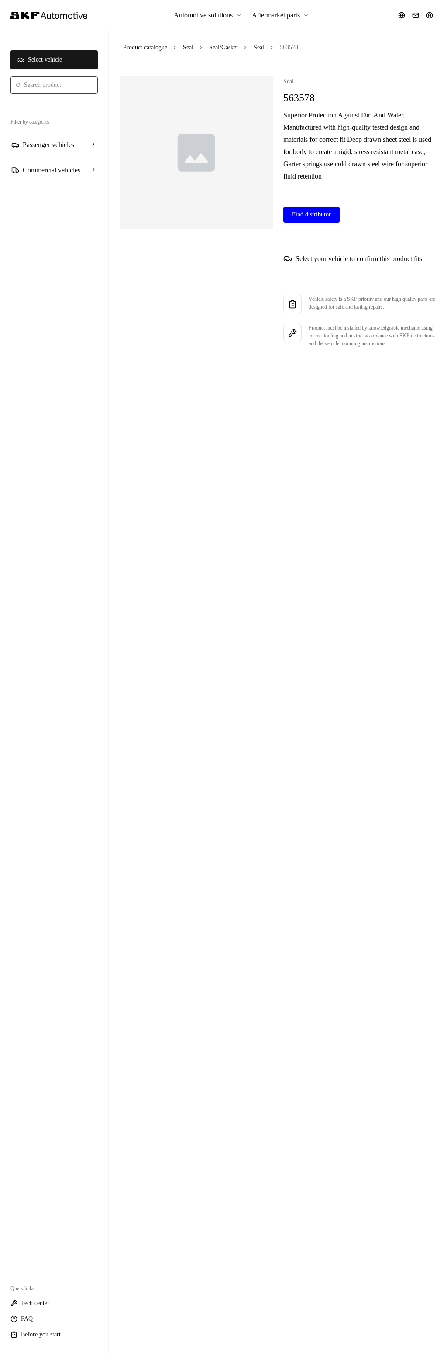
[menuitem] (207, 15)
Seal (188, 47)
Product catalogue (145, 47)
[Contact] (416, 15)
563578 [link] (289, 47)
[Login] (430, 15)
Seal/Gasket (223, 47)
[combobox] (54, 85)
